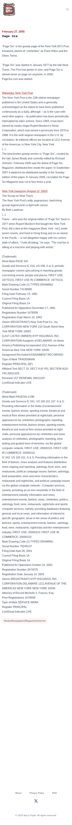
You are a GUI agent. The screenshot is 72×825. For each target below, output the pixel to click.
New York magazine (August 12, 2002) (25, 191)
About (18, 793)
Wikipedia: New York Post (17, 93)
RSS (54, 793)
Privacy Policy (36, 793)
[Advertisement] (36, 662)
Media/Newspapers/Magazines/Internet (25, 620)
